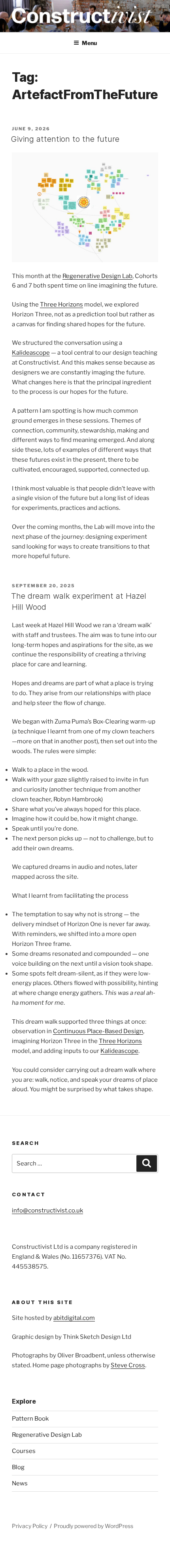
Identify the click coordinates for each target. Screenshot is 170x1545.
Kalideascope (31, 352)
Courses (24, 1451)
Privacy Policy (29, 1525)
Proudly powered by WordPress (93, 1525)
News (20, 1483)
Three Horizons (61, 304)
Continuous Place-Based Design (98, 1031)
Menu (89, 42)
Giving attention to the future (65, 139)
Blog (18, 1467)
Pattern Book (30, 1418)
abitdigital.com (74, 1317)
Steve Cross (128, 1365)
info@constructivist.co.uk (47, 1210)
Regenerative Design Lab (97, 276)
